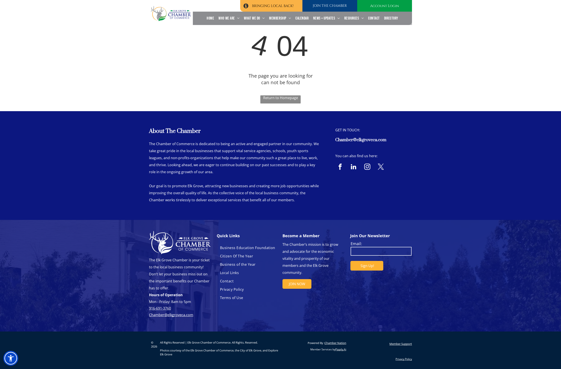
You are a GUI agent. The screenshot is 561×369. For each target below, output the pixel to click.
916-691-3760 (160, 308)
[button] (10, 358)
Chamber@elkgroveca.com (360, 140)
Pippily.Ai (340, 349)
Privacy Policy (404, 359)
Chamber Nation (335, 343)
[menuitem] (210, 18)
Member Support (400, 344)
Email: (356, 243)
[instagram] (367, 167)
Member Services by (322, 349)
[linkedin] (353, 167)
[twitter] (380, 167)
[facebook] (340, 167)
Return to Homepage (280, 97)
